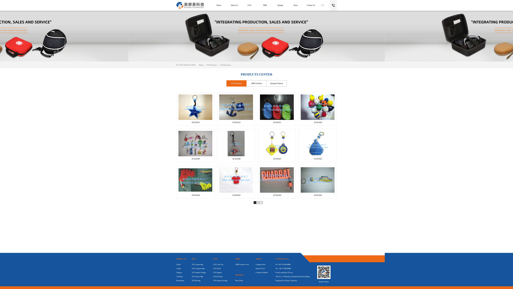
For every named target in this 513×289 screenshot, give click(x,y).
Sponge (280, 5)
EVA (249, 5)
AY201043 (236, 195)
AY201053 (196, 122)
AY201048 (236, 159)
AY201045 (318, 159)
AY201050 (318, 122)
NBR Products (256, 83)
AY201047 (277, 159)
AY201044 (196, 195)
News (296, 5)
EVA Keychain (226, 65)
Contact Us (311, 5)
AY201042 (277, 195)
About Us (234, 5)
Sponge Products (276, 83)
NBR (265, 5)
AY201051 (277, 122)
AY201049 (196, 159)
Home (201, 65)
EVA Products (212, 65)
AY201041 (318, 195)
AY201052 (236, 122)
